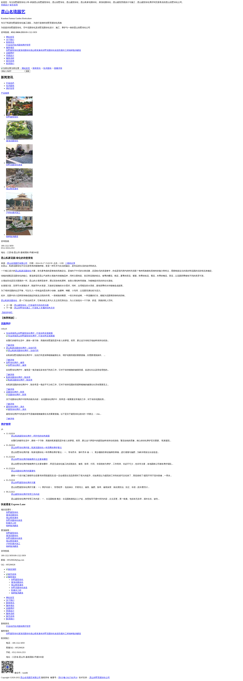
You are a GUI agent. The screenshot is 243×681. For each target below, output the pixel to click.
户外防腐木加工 (13, 212)
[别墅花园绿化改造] (19, 163)
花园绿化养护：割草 (15, 392)
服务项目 (10, 47)
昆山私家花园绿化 (23, 271)
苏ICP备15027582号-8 (67, 677)
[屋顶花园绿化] (19, 139)
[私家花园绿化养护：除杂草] (19, 380)
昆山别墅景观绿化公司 (99, 677)
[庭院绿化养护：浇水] (16, 409)
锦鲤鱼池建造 (75, 50)
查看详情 (58, 68)
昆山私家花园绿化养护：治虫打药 (21, 348)
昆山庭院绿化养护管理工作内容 (25, 494)
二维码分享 (70, 263)
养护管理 (26, 45)
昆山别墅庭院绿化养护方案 (23, 482)
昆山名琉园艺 (13, 11)
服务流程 (10, 58)
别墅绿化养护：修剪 (15, 362)
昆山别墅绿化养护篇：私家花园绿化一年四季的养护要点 (36, 447)
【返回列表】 (7, 312)
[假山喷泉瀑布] (19, 187)
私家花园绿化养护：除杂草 (18, 377)
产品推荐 (5, 93)
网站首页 (10, 37)
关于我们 (10, 40)
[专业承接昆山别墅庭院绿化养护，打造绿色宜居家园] (30, 336)
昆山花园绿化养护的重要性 (23, 471)
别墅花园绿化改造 (51, 50)
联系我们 (10, 63)
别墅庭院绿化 (12, 50)
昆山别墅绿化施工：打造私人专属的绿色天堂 (34, 308)
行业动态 (10, 45)
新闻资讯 (10, 42)
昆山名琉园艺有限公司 (17, 263)
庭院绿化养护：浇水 (15, 407)
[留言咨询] (11, 574)
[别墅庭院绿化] (19, 115)
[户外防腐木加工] (19, 211)
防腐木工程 (64, 50)
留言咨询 (14, 5)
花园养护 (10, 53)
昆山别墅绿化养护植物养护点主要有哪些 (29, 459)
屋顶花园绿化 (24, 50)
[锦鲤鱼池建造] (19, 235)
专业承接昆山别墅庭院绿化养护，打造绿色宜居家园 (29, 333)
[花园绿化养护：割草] (16, 395)
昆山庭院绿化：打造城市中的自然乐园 (31, 305)
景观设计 (5, 5)
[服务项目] (11, 577)
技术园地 (18, 45)
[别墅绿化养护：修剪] (16, 365)
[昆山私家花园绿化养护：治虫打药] (22, 350)
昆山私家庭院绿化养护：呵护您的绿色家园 (30, 436)
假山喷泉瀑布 (36, 50)
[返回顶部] (11, 569)
